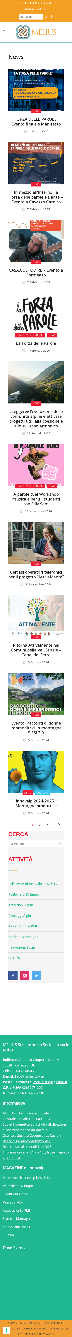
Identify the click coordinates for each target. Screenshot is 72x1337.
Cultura (14, 958)
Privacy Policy (11, 1328)
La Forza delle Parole (36, 343)
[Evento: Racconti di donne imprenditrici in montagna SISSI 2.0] (36, 693)
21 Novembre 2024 (38, 584)
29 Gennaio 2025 (38, 433)
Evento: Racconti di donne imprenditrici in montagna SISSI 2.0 (36, 727)
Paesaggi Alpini (20, 915)
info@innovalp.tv (35, 9)
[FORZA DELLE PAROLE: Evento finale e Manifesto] (36, 89)
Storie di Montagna (23, 936)
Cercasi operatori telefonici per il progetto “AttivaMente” (36, 574)
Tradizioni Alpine (21, 905)
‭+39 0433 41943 (32, 3)
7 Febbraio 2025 (38, 209)
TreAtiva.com (46, 1334)
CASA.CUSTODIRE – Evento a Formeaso (36, 272)
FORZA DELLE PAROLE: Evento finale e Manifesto (36, 121)
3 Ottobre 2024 (38, 813)
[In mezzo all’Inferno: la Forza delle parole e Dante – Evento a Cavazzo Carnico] (36, 162)
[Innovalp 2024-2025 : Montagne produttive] (36, 771)
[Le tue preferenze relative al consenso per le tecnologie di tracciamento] (6, 1330)
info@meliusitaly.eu (29, 1076)
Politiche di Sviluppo (23, 894)
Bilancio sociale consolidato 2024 (27, 1141)
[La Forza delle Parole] (36, 313)
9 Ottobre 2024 (38, 662)
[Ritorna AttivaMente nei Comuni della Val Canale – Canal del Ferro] (36, 615)
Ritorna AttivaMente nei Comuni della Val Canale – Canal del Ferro (36, 649)
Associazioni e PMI (22, 926)
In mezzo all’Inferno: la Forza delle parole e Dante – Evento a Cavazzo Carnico (36, 197)
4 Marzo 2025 (38, 131)
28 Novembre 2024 (38, 511)
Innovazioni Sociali (22, 947)
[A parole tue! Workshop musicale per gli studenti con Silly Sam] (36, 464)
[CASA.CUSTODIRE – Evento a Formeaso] (36, 240)
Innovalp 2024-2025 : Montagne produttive (36, 803)
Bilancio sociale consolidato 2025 (27, 1146)
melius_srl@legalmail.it (50, 1082)
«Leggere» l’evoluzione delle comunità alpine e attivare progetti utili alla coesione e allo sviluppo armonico (36, 418)
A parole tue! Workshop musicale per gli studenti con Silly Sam (36, 498)
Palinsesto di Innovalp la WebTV (33, 883)
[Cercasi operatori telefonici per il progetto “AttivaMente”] (36, 542)
